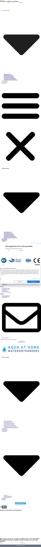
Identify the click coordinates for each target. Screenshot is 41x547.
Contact (2, 294)
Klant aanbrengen (7, 497)
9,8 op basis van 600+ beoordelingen (9, 1)
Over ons (5, 495)
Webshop (4, 83)
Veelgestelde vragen (8, 496)
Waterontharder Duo (7, 74)
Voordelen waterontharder (9, 77)
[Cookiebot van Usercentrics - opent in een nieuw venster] (35, 264)
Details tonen (35, 278)
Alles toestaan (33, 281)
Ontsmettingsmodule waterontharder (11, 237)
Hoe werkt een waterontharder (9, 78)
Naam (1, 542)
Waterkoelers (5, 82)
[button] (20, 126)
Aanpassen (20, 281)
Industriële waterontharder (9, 76)
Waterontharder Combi (8, 75)
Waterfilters (4, 81)
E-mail (21, 542)
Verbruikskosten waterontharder (10, 79)
